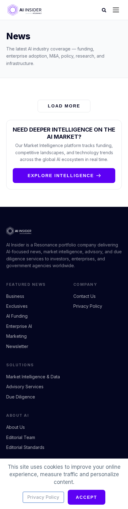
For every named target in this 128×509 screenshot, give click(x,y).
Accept (86, 497)
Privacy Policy (43, 497)
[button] (116, 10)
